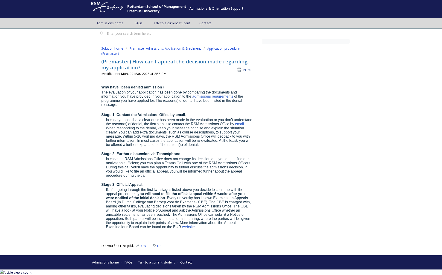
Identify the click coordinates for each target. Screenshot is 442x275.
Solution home (112, 48)
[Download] (212, 77)
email (239, 124)
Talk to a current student (171, 23)
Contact (205, 23)
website (188, 227)
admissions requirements (212, 96)
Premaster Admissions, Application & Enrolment (165, 48)
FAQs (138, 23)
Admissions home (110, 23)
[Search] (102, 33)
